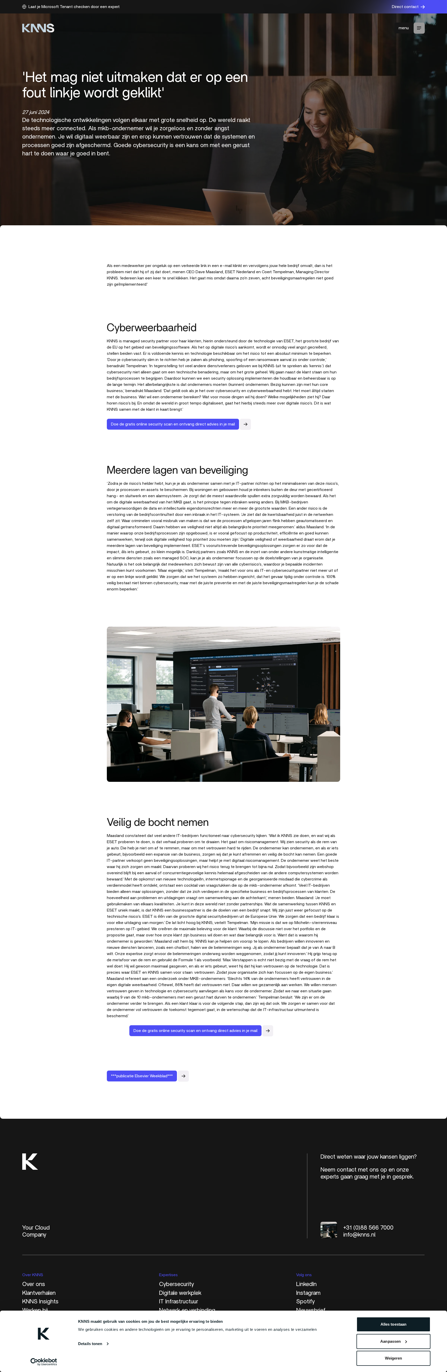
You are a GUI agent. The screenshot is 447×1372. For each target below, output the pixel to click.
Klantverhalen (39, 1293)
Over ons (33, 1284)
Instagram (308, 1293)
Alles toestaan (393, 1324)
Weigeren (393, 1358)
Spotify (305, 1301)
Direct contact (405, 7)
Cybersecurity (176, 1284)
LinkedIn (306, 1284)
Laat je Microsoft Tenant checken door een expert (74, 7)
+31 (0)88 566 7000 (368, 1228)
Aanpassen (390, 1341)
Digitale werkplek (180, 1293)
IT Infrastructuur (178, 1301)
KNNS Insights (40, 1301)
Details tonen (90, 1343)
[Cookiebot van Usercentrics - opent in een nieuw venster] (43, 1362)
